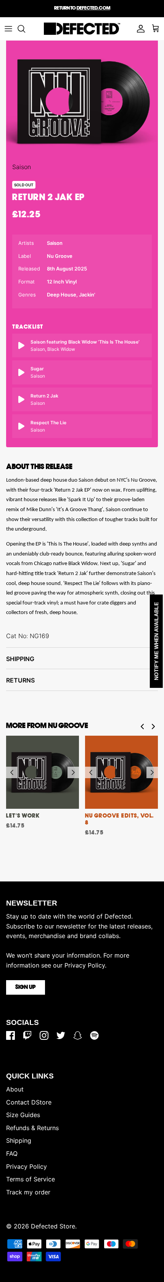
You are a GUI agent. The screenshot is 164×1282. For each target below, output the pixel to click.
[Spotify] (94, 1035)
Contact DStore (28, 1102)
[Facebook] (10, 1035)
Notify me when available (156, 641)
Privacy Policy (26, 1166)
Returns (20, 680)
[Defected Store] (82, 29)
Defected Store (53, 1226)
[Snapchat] (77, 1035)
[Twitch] (27, 1035)
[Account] (138, 28)
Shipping (20, 659)
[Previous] (12, 772)
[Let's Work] (42, 772)
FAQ (12, 1153)
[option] (82, 101)
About (15, 1089)
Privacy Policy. (85, 965)
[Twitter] (60, 1035)
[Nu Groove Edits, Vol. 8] (121, 772)
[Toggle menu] (8, 28)
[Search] (25, 28)
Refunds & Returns (32, 1128)
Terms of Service (30, 1179)
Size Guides (23, 1115)
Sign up (25, 987)
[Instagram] (44, 1035)
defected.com (93, 8)
